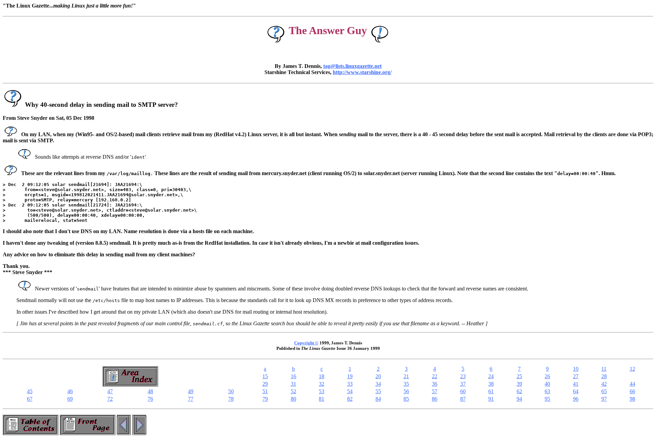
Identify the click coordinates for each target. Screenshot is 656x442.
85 (406, 399)
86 (434, 399)
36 (434, 384)
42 (604, 384)
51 (265, 391)
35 (406, 384)
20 (378, 376)
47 (110, 391)
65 (604, 391)
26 (547, 376)
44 (632, 384)
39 (519, 384)
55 (378, 391)
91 (491, 399)
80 (293, 399)
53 (321, 391)
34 (378, 384)
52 (293, 391)
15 (265, 376)
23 (463, 376)
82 (350, 399)
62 (519, 391)
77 (190, 399)
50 (231, 391)
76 (150, 399)
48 (150, 391)
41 (575, 384)
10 (575, 369)
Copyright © (306, 342)
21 (406, 376)
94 (519, 399)
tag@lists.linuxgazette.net (352, 66)
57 (434, 391)
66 (632, 391)
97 (604, 399)
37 (463, 384)
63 (547, 391)
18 (321, 376)
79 (265, 399)
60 (463, 391)
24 (491, 376)
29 (265, 384)
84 (378, 399)
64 (575, 391)
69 (70, 399)
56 (406, 391)
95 (547, 399)
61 (491, 391)
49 (190, 391)
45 (29, 391)
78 (231, 399)
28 (604, 376)
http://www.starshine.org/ (362, 72)
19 (350, 376)
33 (350, 384)
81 (321, 399)
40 (547, 384)
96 (575, 399)
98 (632, 399)
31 (293, 384)
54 (350, 391)
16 (293, 376)
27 (575, 376)
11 (603, 369)
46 (70, 391)
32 (321, 384)
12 (632, 369)
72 (110, 399)
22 (434, 376)
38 (491, 384)
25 (519, 376)
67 (29, 399)
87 (463, 399)
